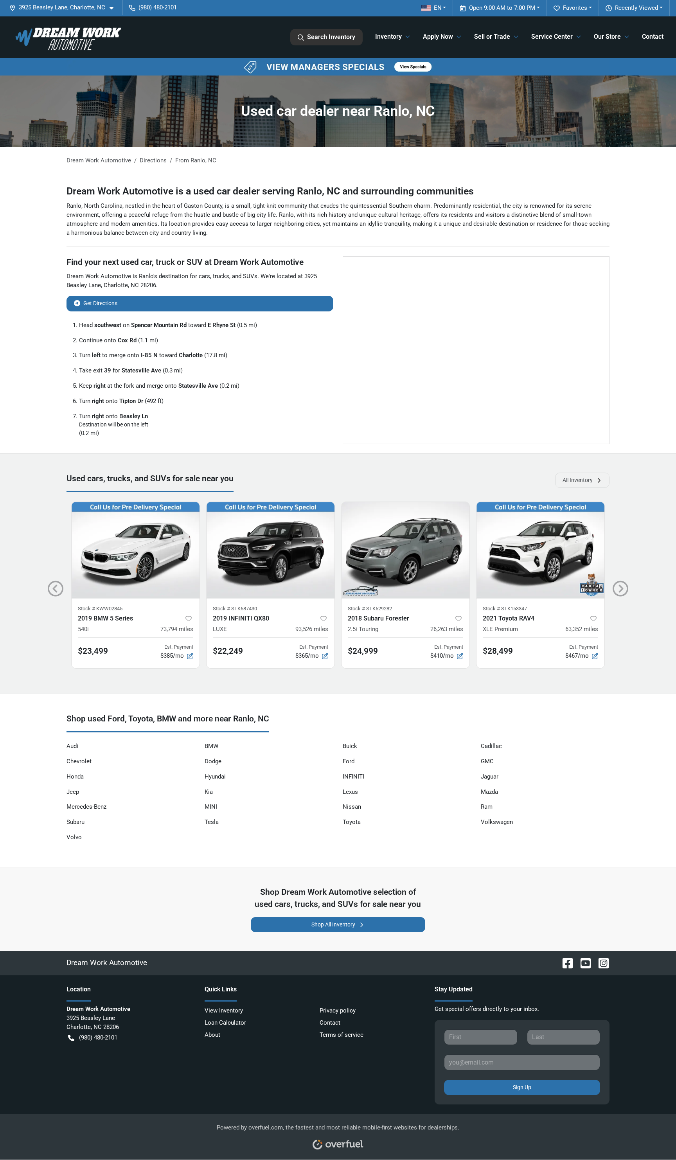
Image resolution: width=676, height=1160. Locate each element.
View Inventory (224, 1010)
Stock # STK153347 (505, 608)
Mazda (489, 791)
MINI (211, 806)
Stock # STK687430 (235, 608)
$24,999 (363, 651)
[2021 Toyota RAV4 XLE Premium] (540, 550)
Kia (209, 791)
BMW (211, 746)
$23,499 (93, 651)
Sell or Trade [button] (492, 36)
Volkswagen (497, 821)
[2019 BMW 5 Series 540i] (136, 550)
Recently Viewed (636, 7)
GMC (487, 761)
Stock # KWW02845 (100, 608)
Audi (72, 746)
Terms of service (341, 1034)
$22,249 (228, 651)
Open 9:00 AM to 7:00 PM (502, 7)
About (212, 1034)
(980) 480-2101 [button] (157, 7)
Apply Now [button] (438, 36)
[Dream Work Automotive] (67, 37)
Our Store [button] (607, 36)
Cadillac (491, 746)
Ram (487, 806)
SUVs (250, 276)
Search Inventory (331, 37)
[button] (64, 7)
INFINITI (353, 776)
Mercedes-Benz (86, 806)
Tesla (212, 821)
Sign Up (522, 1087)
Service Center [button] (552, 36)
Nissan (352, 806)
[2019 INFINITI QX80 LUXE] (270, 550)
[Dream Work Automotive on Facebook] (565, 962)
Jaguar (489, 776)
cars (204, 276)
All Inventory (578, 480)
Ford (348, 761)
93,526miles (311, 629)
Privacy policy (338, 1010)
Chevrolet (79, 761)
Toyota (352, 821)
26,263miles (446, 629)
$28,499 (498, 651)
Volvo (74, 837)
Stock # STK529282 (370, 608)
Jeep (73, 791)
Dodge (213, 761)
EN (438, 7)
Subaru (75, 821)
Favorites (575, 7)
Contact (652, 36)
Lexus (350, 791)
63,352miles (581, 629)
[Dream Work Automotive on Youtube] (583, 962)
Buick (350, 746)
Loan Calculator (225, 1022)
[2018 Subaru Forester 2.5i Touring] (405, 550)
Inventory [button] (388, 36)
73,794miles (176, 629)
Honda (75, 776)
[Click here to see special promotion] (338, 66)
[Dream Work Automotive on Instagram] (600, 962)
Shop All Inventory (333, 924)
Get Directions (100, 303)
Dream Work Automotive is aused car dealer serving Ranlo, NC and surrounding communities (270, 191)
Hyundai (215, 776)
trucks (221, 276)
